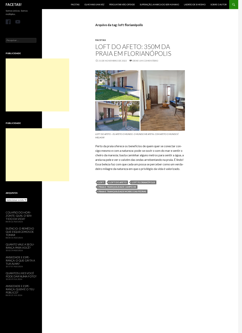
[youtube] (17, 21)
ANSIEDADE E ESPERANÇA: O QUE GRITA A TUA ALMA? (20, 260)
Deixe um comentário (145, 60)
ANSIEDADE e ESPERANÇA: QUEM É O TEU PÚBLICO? (20, 289)
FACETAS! (14, 4)
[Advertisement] (37, 84)
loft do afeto (118, 182)
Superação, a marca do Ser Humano (159, 4)
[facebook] (8, 21)
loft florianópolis (143, 182)
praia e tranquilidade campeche (117, 187)
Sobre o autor (218, 4)
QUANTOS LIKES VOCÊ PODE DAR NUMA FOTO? (21, 275)
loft (101, 182)
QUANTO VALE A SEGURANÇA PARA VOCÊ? (20, 246)
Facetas (75, 4)
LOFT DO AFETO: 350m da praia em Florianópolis (133, 50)
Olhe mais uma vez (94, 4)
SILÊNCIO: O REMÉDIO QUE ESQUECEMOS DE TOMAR (20, 232)
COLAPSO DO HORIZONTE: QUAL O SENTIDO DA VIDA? (19, 215)
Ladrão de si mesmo (195, 4)
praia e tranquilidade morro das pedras (122, 191)
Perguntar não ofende (122, 4)
